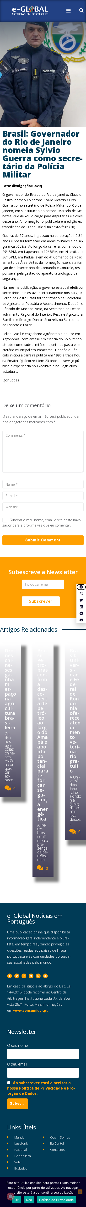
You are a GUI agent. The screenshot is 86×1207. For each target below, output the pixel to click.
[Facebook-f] (9, 976)
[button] (81, 587)
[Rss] (45, 976)
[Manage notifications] (10, 1196)
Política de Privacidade (56, 1200)
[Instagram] (24, 976)
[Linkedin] (31, 976)
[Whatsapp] (38, 976)
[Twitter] (16, 976)
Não (29, 1200)
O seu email (17, 1064)
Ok (17, 1200)
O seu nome (17, 1045)
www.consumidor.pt (30, 1010)
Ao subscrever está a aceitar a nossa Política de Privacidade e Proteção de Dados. (41, 1088)
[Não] (80, 1191)
